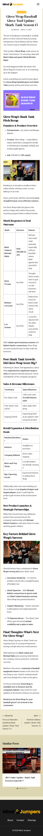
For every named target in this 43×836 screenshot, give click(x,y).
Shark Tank (21, 12)
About (10, 820)
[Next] (36, 767)
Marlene (16, 30)
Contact (20, 820)
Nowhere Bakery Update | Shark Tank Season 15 (32, 721)
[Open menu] (38, 4)
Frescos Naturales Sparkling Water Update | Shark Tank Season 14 (11, 722)
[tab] (17, 788)
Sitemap (32, 820)
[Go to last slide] (7, 767)
